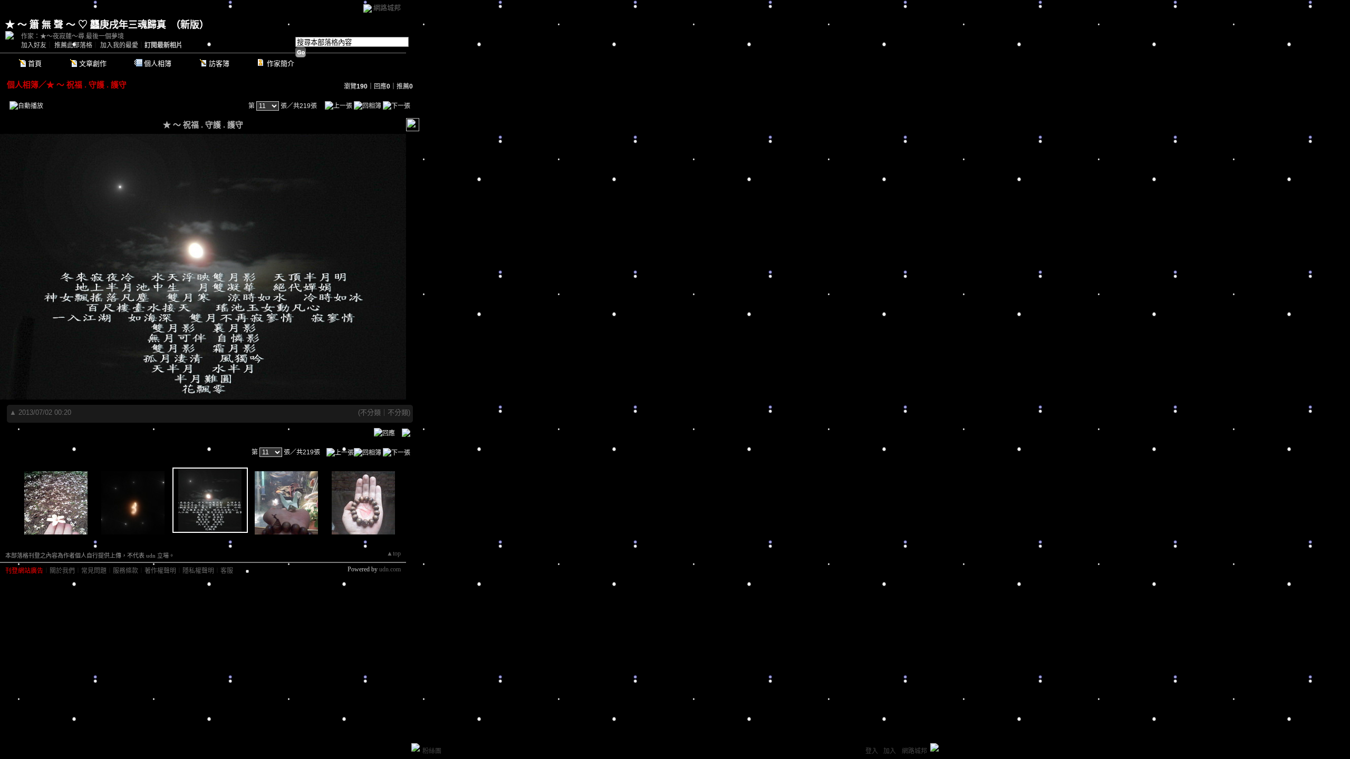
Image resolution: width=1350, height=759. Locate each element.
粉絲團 (431, 751)
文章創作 (93, 63)
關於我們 (62, 571)
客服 (226, 571)
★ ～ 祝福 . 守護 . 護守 (86, 84)
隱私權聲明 (198, 571)
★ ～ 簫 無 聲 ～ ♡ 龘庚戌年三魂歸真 (85, 25)
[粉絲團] (415, 747)
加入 (889, 751)
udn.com (390, 569)
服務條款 (125, 571)
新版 (189, 25)
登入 (871, 751)
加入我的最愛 (119, 45)
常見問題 (94, 571)
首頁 (35, 63)
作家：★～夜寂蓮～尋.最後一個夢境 (72, 36)
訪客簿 (219, 63)
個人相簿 (157, 63)
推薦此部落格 (73, 45)
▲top (394, 553)
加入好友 (33, 45)
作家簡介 (280, 63)
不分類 (370, 412)
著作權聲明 (160, 571)
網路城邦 (387, 8)
